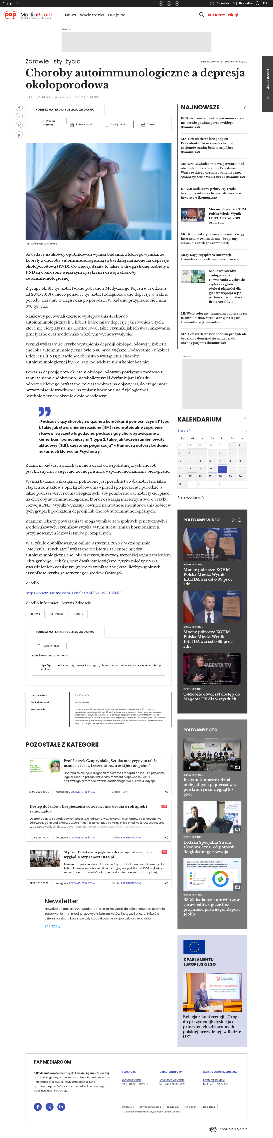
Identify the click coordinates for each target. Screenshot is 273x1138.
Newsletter (267, 79)
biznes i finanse (193, 564)
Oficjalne (117, 15)
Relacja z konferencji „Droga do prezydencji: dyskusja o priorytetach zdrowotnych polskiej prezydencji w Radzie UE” (212, 1027)
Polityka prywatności (150, 1106)
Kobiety (78, 614)
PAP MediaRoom (131, 837)
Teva (124, 792)
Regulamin (172, 1106)
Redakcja (129, 1072)
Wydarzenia (92, 15)
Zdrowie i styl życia (236, 61)
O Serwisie (128, 1106)
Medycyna (57, 614)
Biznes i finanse (193, 774)
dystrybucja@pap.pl (171, 1079)
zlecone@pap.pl (131, 1079)
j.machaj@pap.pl (214, 1079)
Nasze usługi (225, 15)
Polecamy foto (200, 730)
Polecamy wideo (201, 520)
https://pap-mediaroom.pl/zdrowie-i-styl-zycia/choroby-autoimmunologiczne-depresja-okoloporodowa (100, 667)
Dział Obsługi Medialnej (220, 1072)
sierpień (183, 430)
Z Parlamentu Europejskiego (199, 962)
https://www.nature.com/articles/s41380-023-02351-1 (74, 593)
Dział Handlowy (171, 1072)
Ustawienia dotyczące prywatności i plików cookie (152, 1111)
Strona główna (210, 61)
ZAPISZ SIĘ (52, 926)
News (70, 15)
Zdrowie (35, 614)
